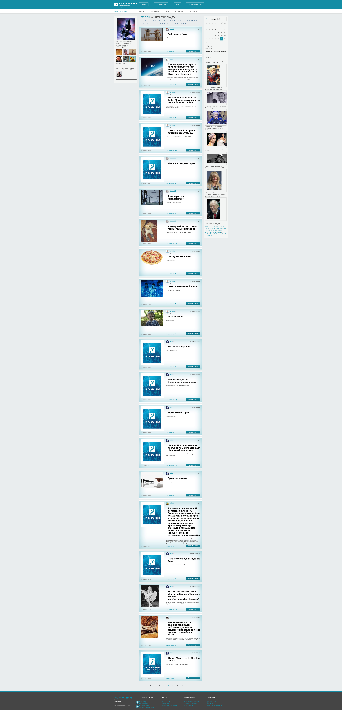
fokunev (207, 227)
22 (222, 36)
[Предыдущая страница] (137, 706)
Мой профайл (143, 703)
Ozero (171, 617)
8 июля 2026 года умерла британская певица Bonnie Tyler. (215, 167)
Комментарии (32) (171, 150)
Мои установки (144, 705)
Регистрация (123, 11)
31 (206, 42)
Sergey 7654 (208, 232)
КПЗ (177, 4)
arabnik (212, 228)
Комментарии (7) (171, 304)
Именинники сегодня (212, 224)
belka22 (172, 503)
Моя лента (193, 10)
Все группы (165, 703)
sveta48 (172, 29)
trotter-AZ (223, 234)
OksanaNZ (173, 158)
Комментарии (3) (171, 85)
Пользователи (161, 4)
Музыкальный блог (195, 4)
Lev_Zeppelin (215, 227)
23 (225, 36)
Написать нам (211, 701)
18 (209, 36)
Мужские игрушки (190, 703)
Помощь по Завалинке (214, 705)
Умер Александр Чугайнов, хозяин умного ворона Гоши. (214, 88)
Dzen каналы (188, 705)
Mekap (208, 230)
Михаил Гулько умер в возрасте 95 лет (215, 150)
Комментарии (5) (171, 367)
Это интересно (179, 10)
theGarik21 (208, 234)
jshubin (220, 230)
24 (206, 39)
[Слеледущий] (206, 19)
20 (215, 36)
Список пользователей (192, 701)
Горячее (141, 10)
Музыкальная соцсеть (128, 4)
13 (215, 33)
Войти (116, 11)
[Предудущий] (225, 19)
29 (222, 39)
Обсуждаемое (155, 10)
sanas (219, 232)
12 (212, 33)
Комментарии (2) (171, 183)
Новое (167, 10)
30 (225, 39)
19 (212, 36)
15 (222, 33)
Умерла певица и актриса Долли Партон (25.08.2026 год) (215, 62)
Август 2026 (216, 19)
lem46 (217, 228)
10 (181, 686)
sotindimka (216, 234)
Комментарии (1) (171, 51)
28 (219, 39)
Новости (208, 57)
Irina (171, 59)
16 (225, 33)
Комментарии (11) (171, 400)
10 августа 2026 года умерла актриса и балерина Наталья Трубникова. (214, 128)
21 (219, 36)
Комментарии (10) (171, 244)
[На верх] (137, 702)
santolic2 (172, 92)
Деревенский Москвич (147, 707)
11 (209, 33)
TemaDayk (214, 230)
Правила (210, 703)
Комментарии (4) (171, 213)
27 (215, 39)
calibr (171, 341)
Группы (143, 4)
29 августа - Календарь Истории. (216, 51)
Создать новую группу (169, 705)
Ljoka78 (222, 227)
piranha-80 (209, 235)
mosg (215, 232)
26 (212, 39)
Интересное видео (195, 29)
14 (219, 33)
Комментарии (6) (171, 433)
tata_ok (207, 228)
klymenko (223, 228)
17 (206, 36)
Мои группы (165, 701)
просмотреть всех (121, 63)
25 (209, 39)
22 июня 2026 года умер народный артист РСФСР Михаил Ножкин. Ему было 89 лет (215, 194)
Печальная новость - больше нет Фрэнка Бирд (215, 107)
